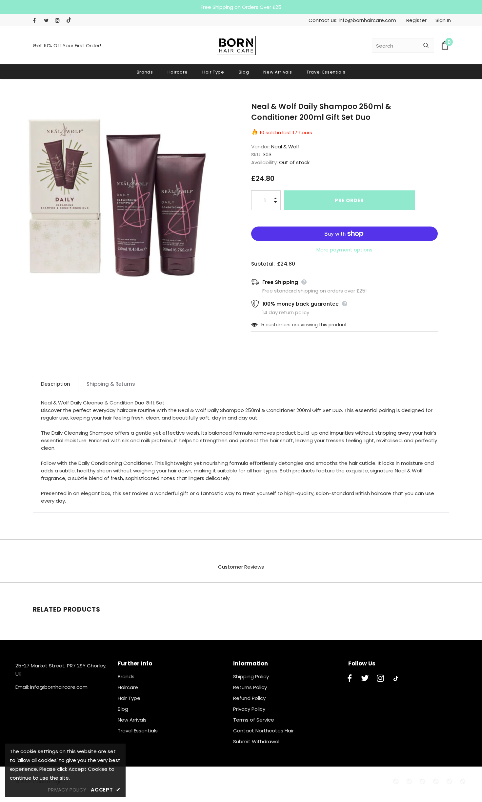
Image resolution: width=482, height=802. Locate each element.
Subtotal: (263, 263)
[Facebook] (37, 20)
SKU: (256, 154)
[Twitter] (48, 20)
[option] (115, 197)
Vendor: (260, 146)
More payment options (344, 249)
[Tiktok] (70, 20)
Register (416, 20)
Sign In (443, 20)
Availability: (264, 162)
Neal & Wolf (285, 146)
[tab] (55, 384)
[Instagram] (59, 20)
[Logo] (236, 45)
